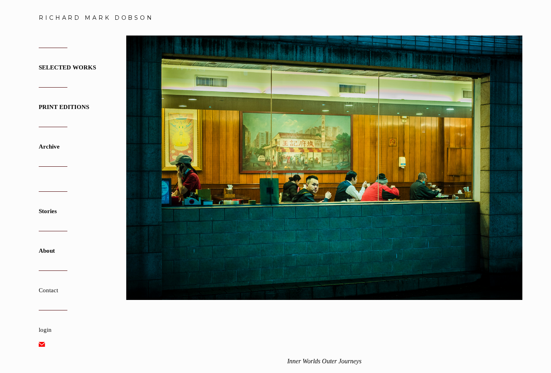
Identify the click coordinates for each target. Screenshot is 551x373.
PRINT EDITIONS (64, 107)
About (47, 250)
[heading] (59, 17)
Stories (48, 211)
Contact (48, 290)
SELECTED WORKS (67, 67)
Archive (49, 146)
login (45, 330)
